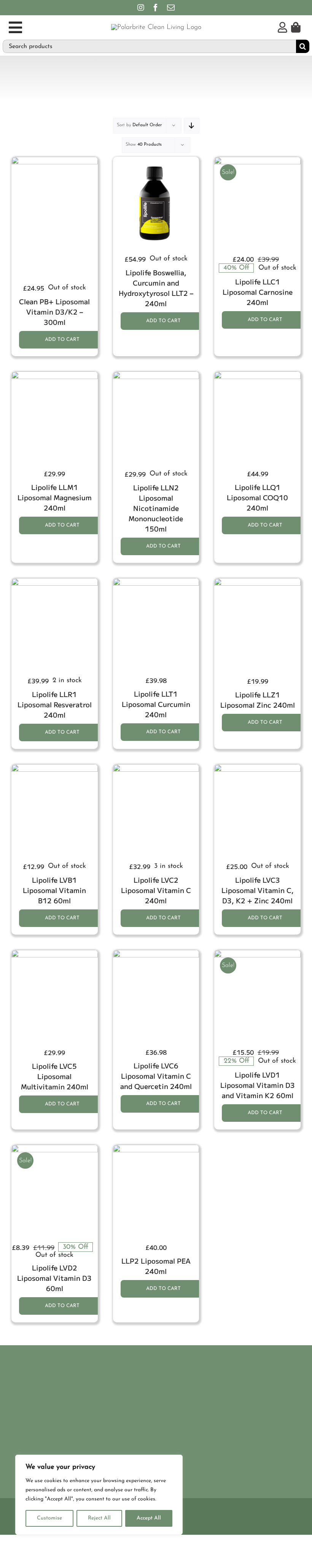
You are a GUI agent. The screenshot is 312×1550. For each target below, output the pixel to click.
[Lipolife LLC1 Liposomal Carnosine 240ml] (257, 160)
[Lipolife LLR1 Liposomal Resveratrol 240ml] (54, 582)
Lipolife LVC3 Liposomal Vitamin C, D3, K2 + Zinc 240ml (257, 890)
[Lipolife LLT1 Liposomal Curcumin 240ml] (156, 582)
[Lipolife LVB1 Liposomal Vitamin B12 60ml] (54, 768)
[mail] (171, 7)
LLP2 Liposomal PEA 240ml (156, 1266)
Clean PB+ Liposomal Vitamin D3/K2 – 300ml (54, 311)
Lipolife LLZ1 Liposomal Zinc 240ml (257, 699)
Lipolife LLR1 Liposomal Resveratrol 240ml (55, 704)
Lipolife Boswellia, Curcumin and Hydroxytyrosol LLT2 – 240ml (156, 287)
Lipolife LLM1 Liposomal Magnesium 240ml (55, 497)
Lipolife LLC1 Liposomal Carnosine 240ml (258, 291)
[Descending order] (191, 125)
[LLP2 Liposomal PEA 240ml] (156, 1148)
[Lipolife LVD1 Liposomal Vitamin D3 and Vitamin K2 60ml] (257, 954)
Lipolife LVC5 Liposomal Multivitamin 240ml (54, 1076)
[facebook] (155, 7)
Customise (49, 1518)
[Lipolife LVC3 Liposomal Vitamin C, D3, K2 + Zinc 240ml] (257, 768)
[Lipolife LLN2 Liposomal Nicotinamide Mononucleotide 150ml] (156, 375)
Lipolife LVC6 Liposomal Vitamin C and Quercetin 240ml (156, 1075)
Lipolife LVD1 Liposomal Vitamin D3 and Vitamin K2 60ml (257, 1085)
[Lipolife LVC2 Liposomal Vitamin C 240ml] (156, 768)
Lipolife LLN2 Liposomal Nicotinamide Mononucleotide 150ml (156, 507)
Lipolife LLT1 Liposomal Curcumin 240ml (156, 704)
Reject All (99, 1518)
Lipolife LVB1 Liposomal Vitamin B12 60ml (54, 890)
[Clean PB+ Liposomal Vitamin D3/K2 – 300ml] (54, 160)
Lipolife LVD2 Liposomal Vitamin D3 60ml (54, 1277)
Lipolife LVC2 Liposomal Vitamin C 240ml (156, 890)
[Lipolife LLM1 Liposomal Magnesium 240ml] (54, 375)
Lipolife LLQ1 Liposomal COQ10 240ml (257, 497)
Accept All (149, 1518)
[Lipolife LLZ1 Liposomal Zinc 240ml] (257, 582)
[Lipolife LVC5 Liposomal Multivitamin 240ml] (54, 954)
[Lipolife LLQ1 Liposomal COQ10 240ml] (257, 375)
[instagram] (140, 7)
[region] (99, 1495)
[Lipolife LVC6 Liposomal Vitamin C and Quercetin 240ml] (156, 954)
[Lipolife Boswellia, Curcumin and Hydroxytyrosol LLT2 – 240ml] (156, 160)
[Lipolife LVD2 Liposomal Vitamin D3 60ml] (54, 1148)
